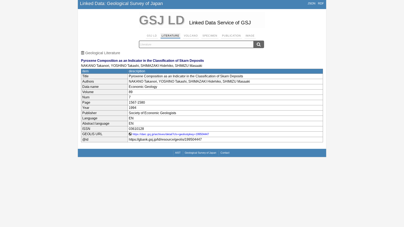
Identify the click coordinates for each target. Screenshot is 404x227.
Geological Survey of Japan (200, 152)
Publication (231, 35)
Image (250, 35)
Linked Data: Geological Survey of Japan (121, 3)
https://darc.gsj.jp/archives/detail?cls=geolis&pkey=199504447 (171, 134)
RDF (321, 3)
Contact (225, 152)
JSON (311, 3)
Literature (170, 35)
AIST (178, 152)
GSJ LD (152, 35)
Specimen (209, 35)
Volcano (191, 35)
